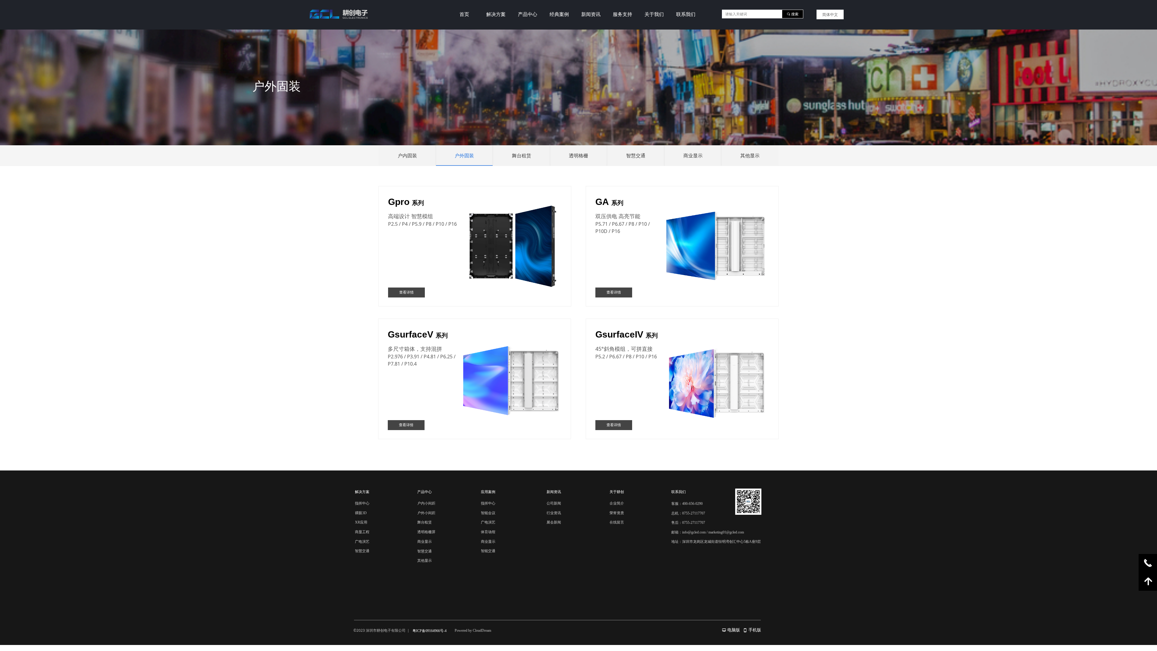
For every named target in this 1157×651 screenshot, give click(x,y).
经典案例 (559, 14)
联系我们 (685, 14)
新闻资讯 (590, 14)
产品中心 (527, 14)
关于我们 (654, 14)
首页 (464, 14)
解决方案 (496, 14)
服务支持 (622, 14)
